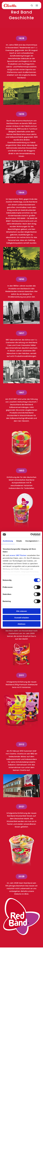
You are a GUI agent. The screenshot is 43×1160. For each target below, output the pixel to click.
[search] (31, 5)
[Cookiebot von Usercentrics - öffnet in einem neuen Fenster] (30, 534)
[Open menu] (36, 5)
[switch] (37, 587)
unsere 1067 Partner (17, 555)
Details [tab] (19, 541)
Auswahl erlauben (21, 617)
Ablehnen (21, 624)
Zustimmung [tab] (8, 541)
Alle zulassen (21, 611)
